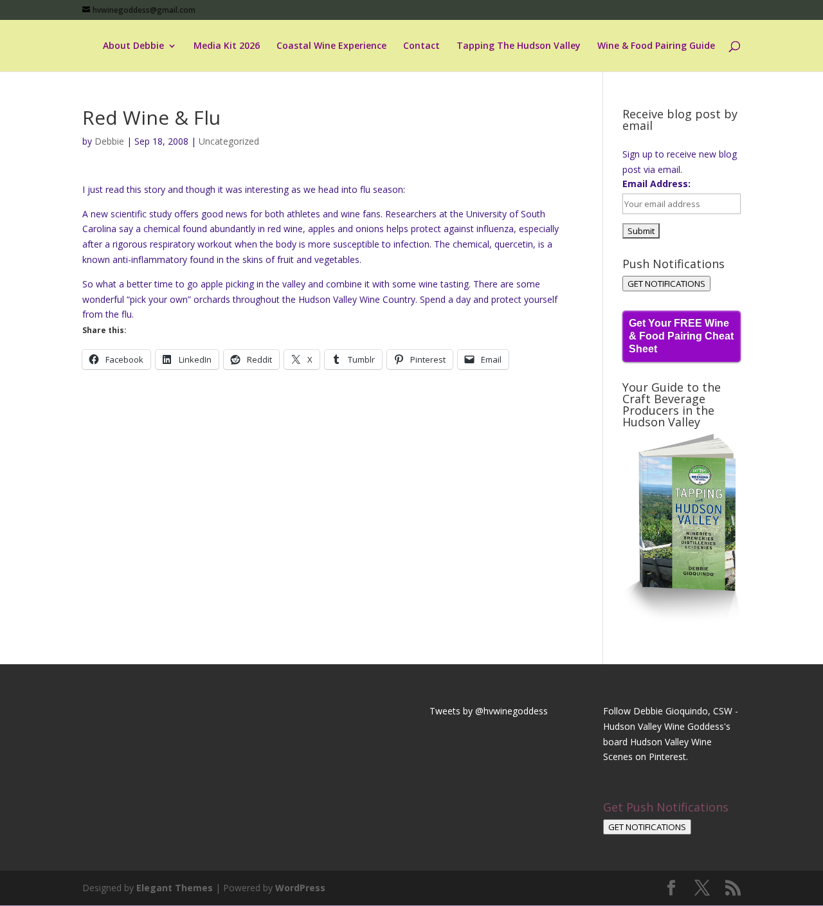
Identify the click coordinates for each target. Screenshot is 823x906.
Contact (421, 46)
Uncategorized (229, 141)
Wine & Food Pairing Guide (656, 46)
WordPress (300, 888)
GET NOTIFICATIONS (666, 283)
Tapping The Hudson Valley (519, 46)
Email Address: (656, 183)
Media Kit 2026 (227, 46)
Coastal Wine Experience (331, 46)
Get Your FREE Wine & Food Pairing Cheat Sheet (681, 336)
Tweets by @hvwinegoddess (489, 711)
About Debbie (133, 46)
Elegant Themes (174, 888)
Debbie (109, 141)
